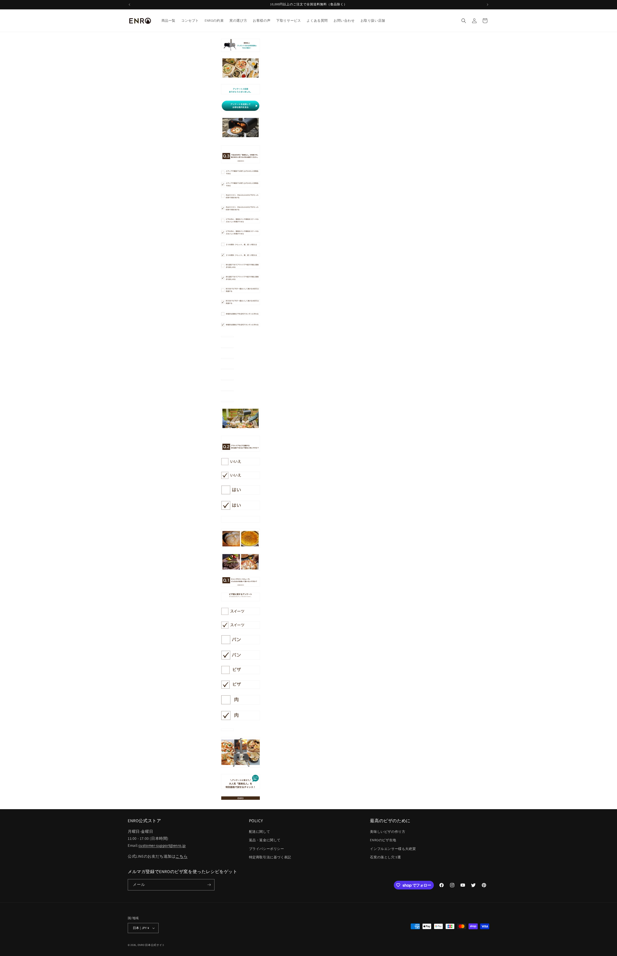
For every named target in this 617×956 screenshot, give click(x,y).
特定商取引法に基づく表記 (270, 857)
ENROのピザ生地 (383, 840)
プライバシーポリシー (266, 849)
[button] (463, 20)
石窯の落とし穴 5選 (385, 857)
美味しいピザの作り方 (387, 831)
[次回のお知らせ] (487, 4)
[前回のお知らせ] (129, 4)
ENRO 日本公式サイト (151, 945)
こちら (181, 856)
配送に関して (259, 831)
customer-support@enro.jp (162, 845)
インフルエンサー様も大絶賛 (393, 849)
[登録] (209, 884)
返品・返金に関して (265, 840)
